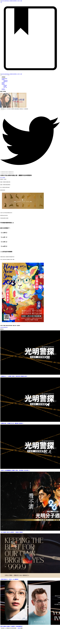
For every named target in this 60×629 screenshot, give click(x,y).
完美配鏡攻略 (6, 80)
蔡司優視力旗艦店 (4, 78)
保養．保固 (5, 87)
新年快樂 (3, 327)
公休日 (1, 327)
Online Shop (3, 89)
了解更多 (18, 628)
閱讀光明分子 (6, 81)
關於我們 (3, 84)
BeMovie (3, 83)
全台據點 (5, 86)
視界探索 (3, 79)
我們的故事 (5, 85)
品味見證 (3, 82)
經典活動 (6, 327)
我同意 (21, 628)
